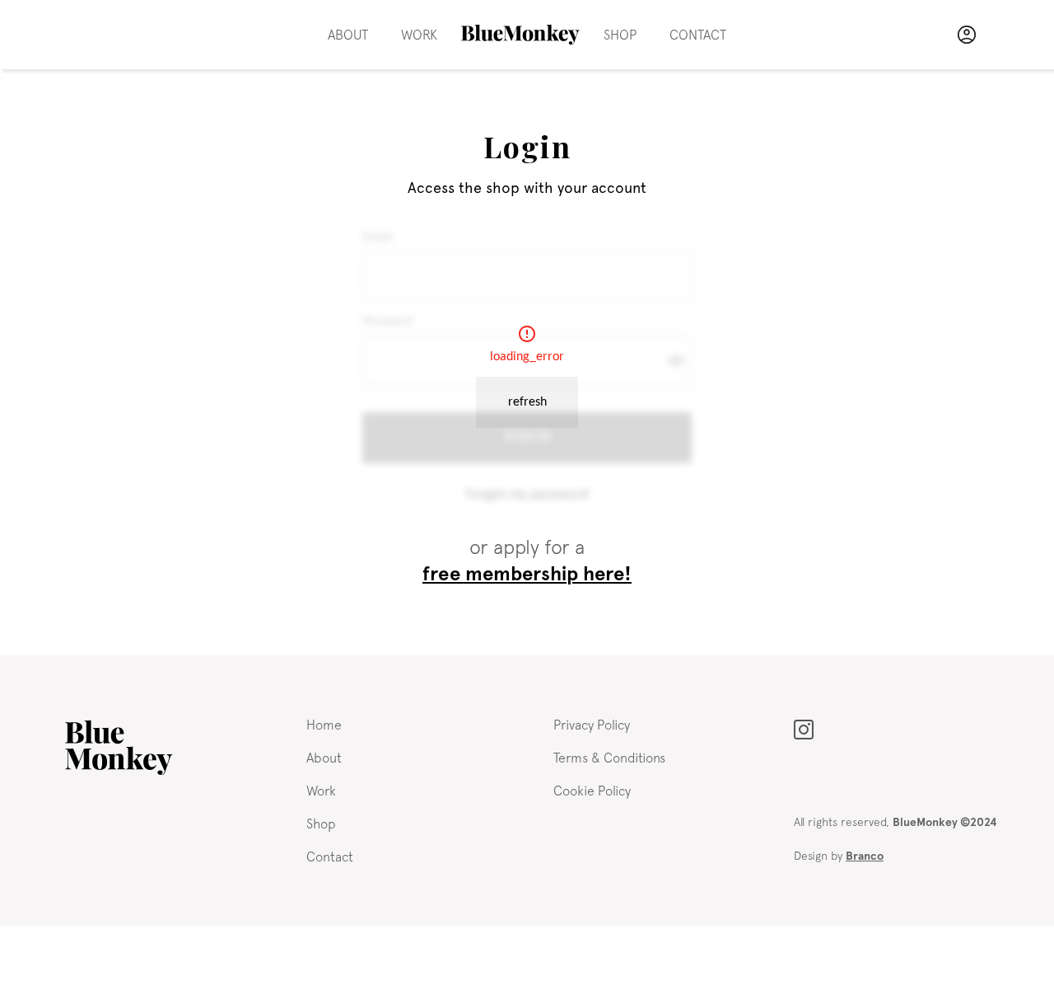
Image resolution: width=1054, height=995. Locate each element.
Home (324, 724)
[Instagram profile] (803, 728)
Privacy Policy (591, 724)
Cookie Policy (592, 790)
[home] (520, 34)
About (348, 34)
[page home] (118, 747)
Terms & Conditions (609, 757)
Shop (620, 34)
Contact (697, 34)
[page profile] (966, 34)
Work (419, 34)
